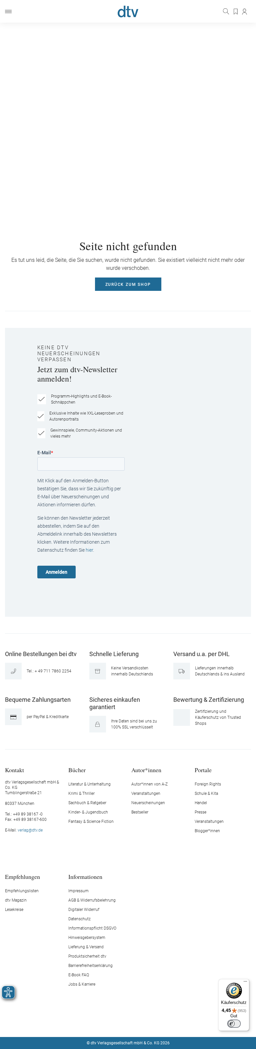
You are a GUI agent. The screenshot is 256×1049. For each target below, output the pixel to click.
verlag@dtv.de (30, 830)
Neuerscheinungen (148, 803)
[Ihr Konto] (245, 12)
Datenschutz (79, 919)
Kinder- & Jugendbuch (88, 812)
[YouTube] (136, 1023)
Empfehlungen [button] (22, 876)
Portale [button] (203, 769)
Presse (200, 812)
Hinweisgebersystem (86, 937)
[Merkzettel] (236, 12)
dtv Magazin (16, 900)
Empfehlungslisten (22, 891)
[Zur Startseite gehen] (128, 11)
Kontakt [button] (14, 769)
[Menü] (8, 11)
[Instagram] (120, 1023)
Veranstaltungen (145, 793)
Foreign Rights (208, 784)
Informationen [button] (85, 876)
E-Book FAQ (78, 975)
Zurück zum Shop (128, 284)
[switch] (234, 1024)
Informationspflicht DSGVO (92, 928)
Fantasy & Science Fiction (91, 821)
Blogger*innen (207, 831)
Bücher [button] (77, 769)
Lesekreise (14, 909)
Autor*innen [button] (146, 769)
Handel (201, 803)
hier (89, 550)
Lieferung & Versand (86, 947)
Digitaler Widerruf (83, 909)
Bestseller (139, 812)
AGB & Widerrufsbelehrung (92, 900)
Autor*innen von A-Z (149, 784)
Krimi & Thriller (81, 793)
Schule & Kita (206, 793)
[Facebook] (104, 1023)
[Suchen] (226, 11)
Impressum (78, 891)
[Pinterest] (151, 1023)
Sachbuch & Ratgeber (87, 803)
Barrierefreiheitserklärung (90, 965)
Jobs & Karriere (81, 984)
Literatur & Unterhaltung (89, 784)
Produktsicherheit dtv (87, 956)
